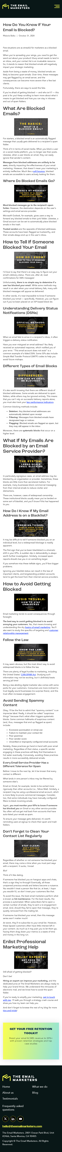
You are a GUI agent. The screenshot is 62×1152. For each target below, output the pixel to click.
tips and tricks (10, 1010)
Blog (35, 1092)
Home (6, 1086)
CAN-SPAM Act (28, 674)
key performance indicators (40, 402)
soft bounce (39, 171)
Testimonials (10, 1098)
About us (8, 1092)
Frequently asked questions (12, 1107)
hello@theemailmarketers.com (22, 1126)
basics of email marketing (37, 627)
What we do (39, 1086)
